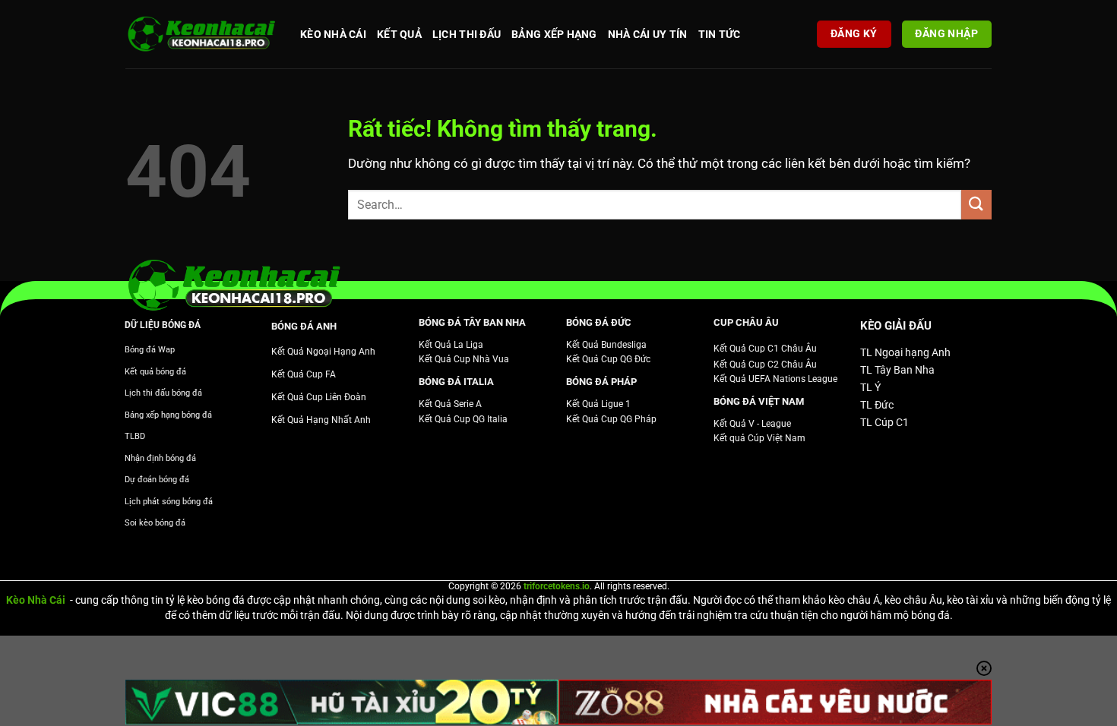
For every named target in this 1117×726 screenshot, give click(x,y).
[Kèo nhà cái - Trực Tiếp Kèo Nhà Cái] (201, 34)
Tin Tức (719, 34)
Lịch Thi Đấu (466, 34)
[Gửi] (976, 204)
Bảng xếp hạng (554, 34)
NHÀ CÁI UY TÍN (648, 34)
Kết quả (399, 34)
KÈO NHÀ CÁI (333, 34)
